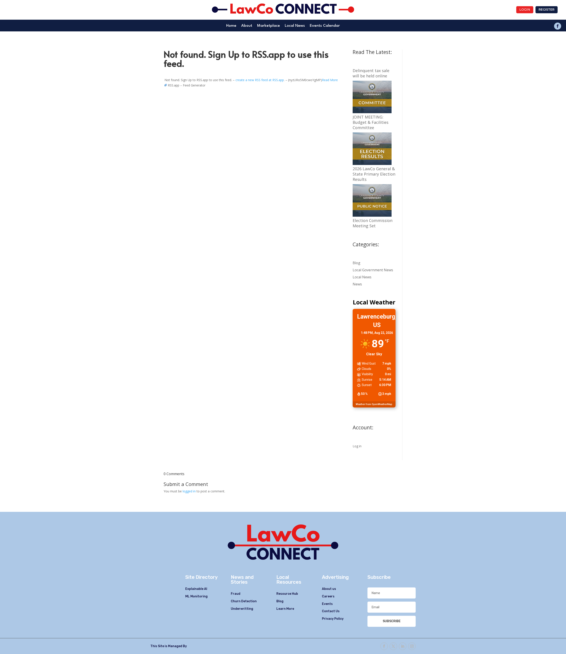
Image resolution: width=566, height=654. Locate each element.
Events (327, 604)
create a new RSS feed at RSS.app (259, 80)
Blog (356, 262)
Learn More (285, 609)
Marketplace (268, 26)
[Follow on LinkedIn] (402, 646)
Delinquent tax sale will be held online (371, 73)
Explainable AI (196, 589)
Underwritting (242, 609)
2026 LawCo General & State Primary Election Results (374, 174)
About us (329, 589)
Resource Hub (287, 594)
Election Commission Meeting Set (372, 223)
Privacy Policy (333, 619)
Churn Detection (244, 601)
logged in (189, 491)
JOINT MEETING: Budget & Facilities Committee (370, 122)
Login (524, 9)
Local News (295, 26)
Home (231, 26)
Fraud (235, 594)
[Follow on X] (393, 646)
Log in (357, 446)
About (246, 26)
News (357, 284)
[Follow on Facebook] (557, 26)
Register (547, 9)
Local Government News (373, 270)
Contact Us (331, 611)
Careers (328, 596)
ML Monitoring (196, 596)
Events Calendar (325, 26)
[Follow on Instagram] (412, 646)
